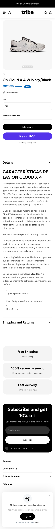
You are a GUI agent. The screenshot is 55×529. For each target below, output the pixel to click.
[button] (10, 92)
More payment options (27, 142)
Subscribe (27, 440)
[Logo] (27, 13)
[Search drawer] (45, 13)
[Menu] (4, 13)
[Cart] (50, 13)
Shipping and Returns (18, 322)
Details (8, 162)
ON (4, 74)
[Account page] (9, 13)
